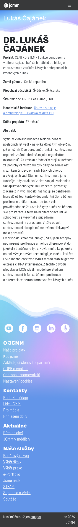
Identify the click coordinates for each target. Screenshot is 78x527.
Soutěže (9, 499)
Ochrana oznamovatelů (21, 375)
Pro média (11, 410)
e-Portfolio (11, 474)
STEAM (9, 487)
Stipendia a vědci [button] (17, 493)
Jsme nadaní (13, 481)
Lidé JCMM (12, 404)
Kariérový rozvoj (16, 456)
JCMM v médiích (16, 439)
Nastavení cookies (17, 381)
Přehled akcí (13, 433)
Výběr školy (12, 462)
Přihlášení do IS (15, 416)
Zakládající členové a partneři (26, 363)
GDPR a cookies (15, 369)
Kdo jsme (10, 357)
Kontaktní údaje (15, 398)
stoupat (36, 517)
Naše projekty (14, 350)
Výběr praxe (12, 468)
